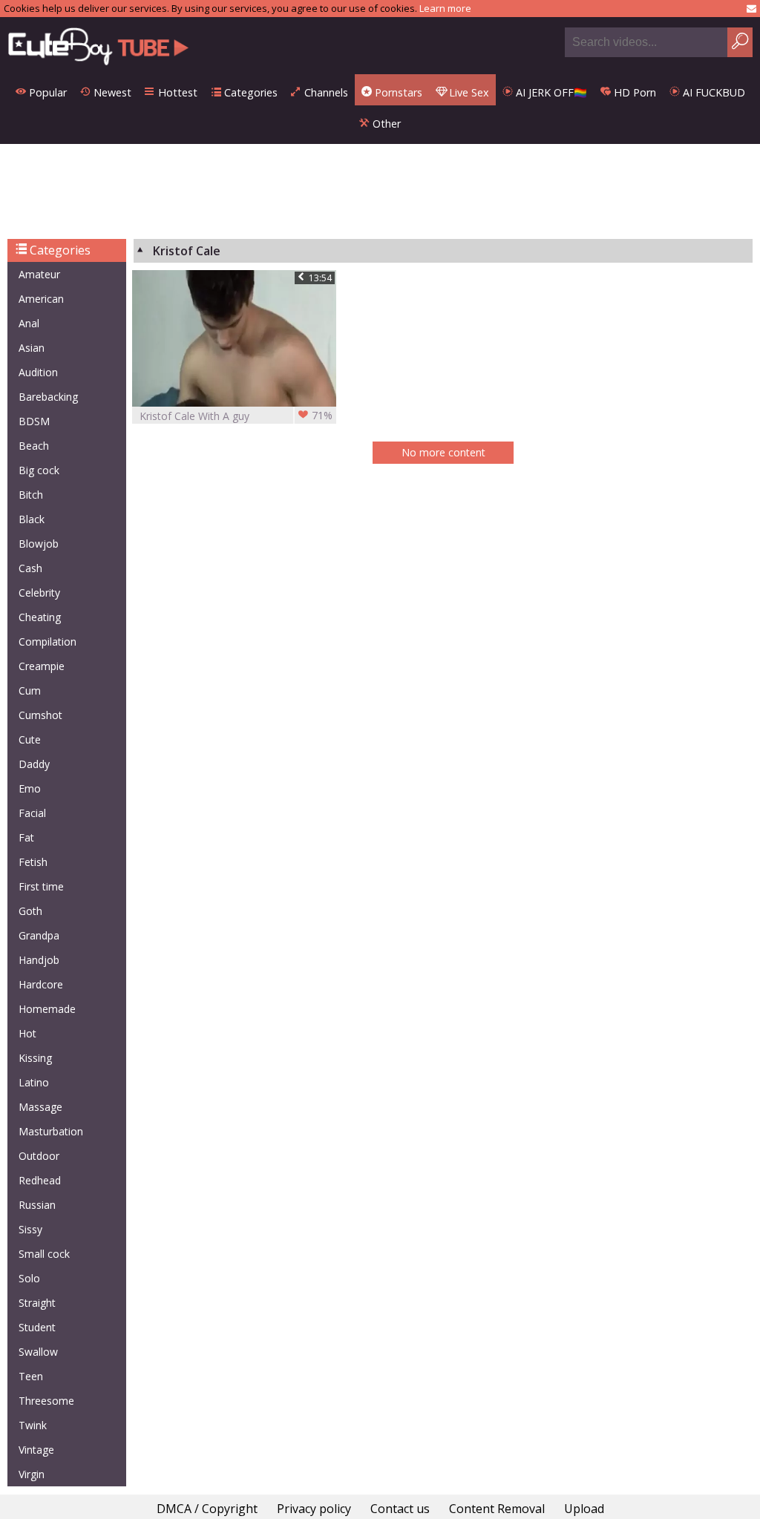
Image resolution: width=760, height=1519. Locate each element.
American (41, 299)
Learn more (445, 8)
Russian (37, 1205)
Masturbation (51, 1131)
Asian (32, 348)
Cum (30, 690)
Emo (30, 788)
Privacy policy (314, 1509)
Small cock (44, 1254)
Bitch (31, 495)
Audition (38, 372)
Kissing (35, 1058)
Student (37, 1327)
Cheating (40, 617)
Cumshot (40, 715)
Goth (30, 911)
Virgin (32, 1474)
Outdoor (39, 1156)
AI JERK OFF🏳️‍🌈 (550, 92)
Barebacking (48, 397)
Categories (249, 92)
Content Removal (497, 1509)
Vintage (36, 1450)
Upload (584, 1509)
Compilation (47, 641)
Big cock (39, 470)
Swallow (38, 1352)
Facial (32, 813)
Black (32, 519)
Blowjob (39, 544)
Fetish (33, 862)
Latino (34, 1082)
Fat (26, 837)
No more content (443, 452)
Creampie (42, 666)
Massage (40, 1107)
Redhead (40, 1180)
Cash (30, 568)
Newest (111, 92)
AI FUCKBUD (712, 92)
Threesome (46, 1401)
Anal (29, 323)
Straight (37, 1303)
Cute (30, 739)
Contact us (400, 1509)
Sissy (30, 1229)
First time (41, 886)
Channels (324, 92)
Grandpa (39, 935)
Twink (33, 1425)
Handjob (39, 960)
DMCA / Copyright (207, 1509)
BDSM (34, 421)
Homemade (47, 1009)
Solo (29, 1278)
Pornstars (397, 92)
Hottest (176, 92)
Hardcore (41, 984)
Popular (46, 92)
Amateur (39, 274)
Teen (31, 1376)
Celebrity (39, 592)
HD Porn (633, 92)
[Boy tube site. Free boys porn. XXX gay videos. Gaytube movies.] (98, 45)
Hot (27, 1033)
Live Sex (467, 92)
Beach (34, 446)
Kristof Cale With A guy (236, 415)
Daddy (34, 764)
